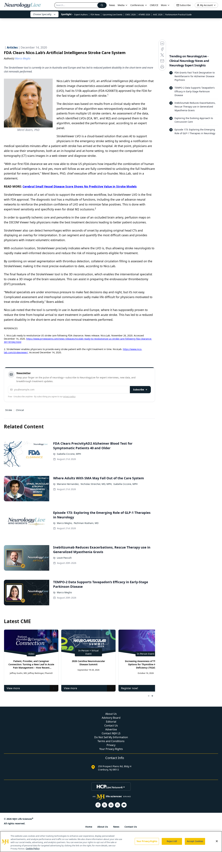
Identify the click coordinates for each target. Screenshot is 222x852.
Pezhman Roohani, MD (86, 523)
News (112, 5)
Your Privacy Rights (111, 749)
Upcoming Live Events (112, 14)
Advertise (111, 729)
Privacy (111, 745)
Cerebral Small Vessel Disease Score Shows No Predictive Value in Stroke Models (80, 186)
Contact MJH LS (111, 733)
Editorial (111, 721)
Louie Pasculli (64, 557)
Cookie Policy (32, 848)
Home (88, 826)
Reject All (172, 841)
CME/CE (154, 5)
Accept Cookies (195, 841)
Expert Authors (81, 14)
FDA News (95, 14)
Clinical (20, 410)
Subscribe (138, 389)
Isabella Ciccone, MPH (69, 453)
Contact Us (111, 725)
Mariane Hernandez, (68, 484)
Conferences (137, 5)
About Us (111, 714)
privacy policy (69, 396)
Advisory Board (111, 717)
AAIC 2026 (158, 14)
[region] (111, 841)
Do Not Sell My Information (111, 737)
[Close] (216, 841)
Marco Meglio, (64, 523)
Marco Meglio (64, 592)
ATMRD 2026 (144, 14)
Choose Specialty (42, 14)
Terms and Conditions (111, 741)
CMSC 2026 (130, 14)
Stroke (8, 410)
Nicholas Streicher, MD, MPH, (96, 484)
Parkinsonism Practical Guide (178, 14)
